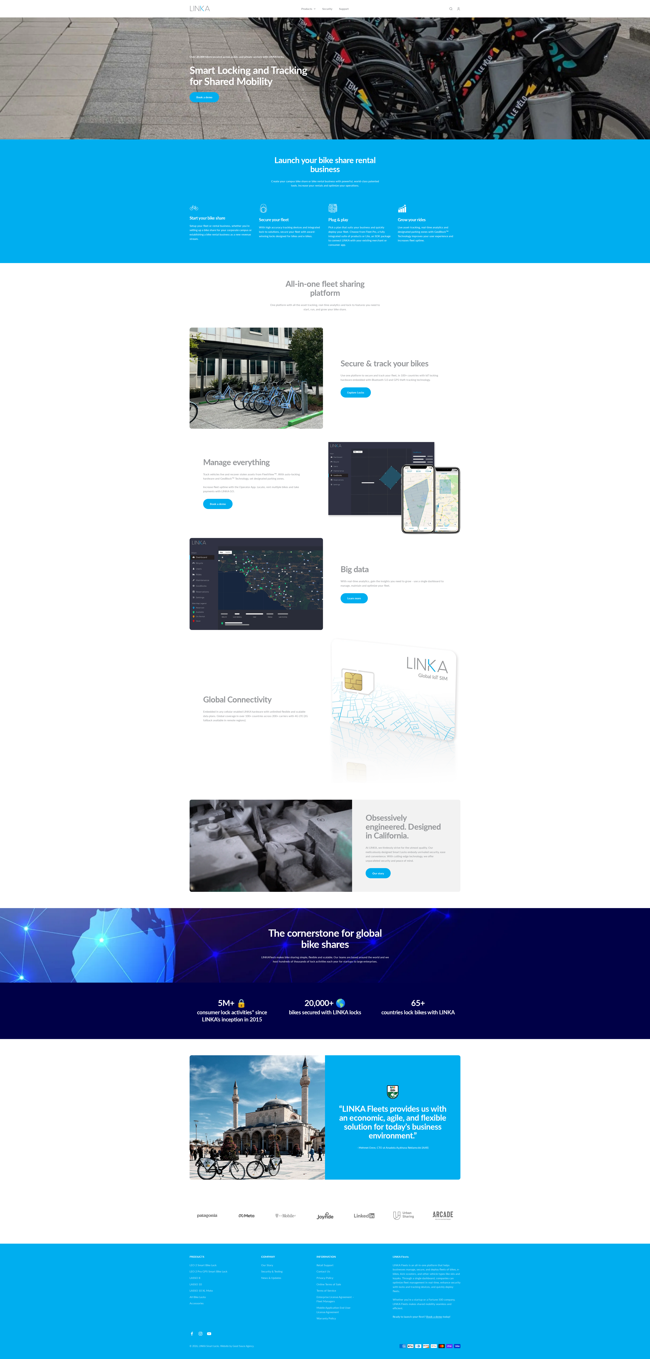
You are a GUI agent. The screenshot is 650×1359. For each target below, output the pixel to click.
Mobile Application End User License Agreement (334, 1310)
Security (327, 8)
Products (306, 8)
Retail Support (325, 1265)
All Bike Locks (198, 1297)
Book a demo (204, 97)
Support (344, 8)
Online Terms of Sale (329, 1284)
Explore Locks (355, 392)
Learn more (354, 598)
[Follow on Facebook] (192, 1333)
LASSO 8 (195, 1277)
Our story (378, 873)
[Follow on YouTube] (209, 1333)
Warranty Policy (326, 1318)
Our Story (267, 1265)
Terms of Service (326, 1290)
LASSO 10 (196, 1284)
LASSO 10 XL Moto (201, 1290)
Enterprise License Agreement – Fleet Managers (335, 1299)
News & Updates (271, 1277)
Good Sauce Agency (243, 1346)
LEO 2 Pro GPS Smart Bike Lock (208, 1271)
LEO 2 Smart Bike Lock (203, 1265)
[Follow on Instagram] (200, 1333)
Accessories (197, 1303)
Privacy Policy (325, 1277)
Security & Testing (272, 1271)
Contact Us (323, 1271)
